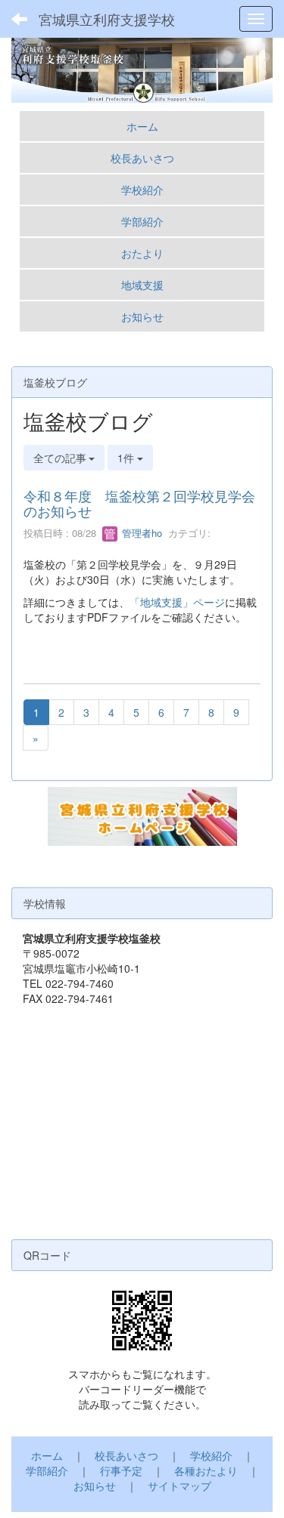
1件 (127, 457)
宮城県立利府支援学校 (107, 19)
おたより (142, 253)
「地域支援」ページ (177, 601)
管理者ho (140, 533)
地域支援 (142, 284)
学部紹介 (142, 221)
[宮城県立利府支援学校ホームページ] (142, 814)
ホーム (142, 126)
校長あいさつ (142, 157)
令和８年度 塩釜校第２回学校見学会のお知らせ (139, 503)
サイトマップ (179, 1485)
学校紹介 (142, 189)
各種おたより (206, 1470)
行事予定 (121, 1470)
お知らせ (142, 316)
